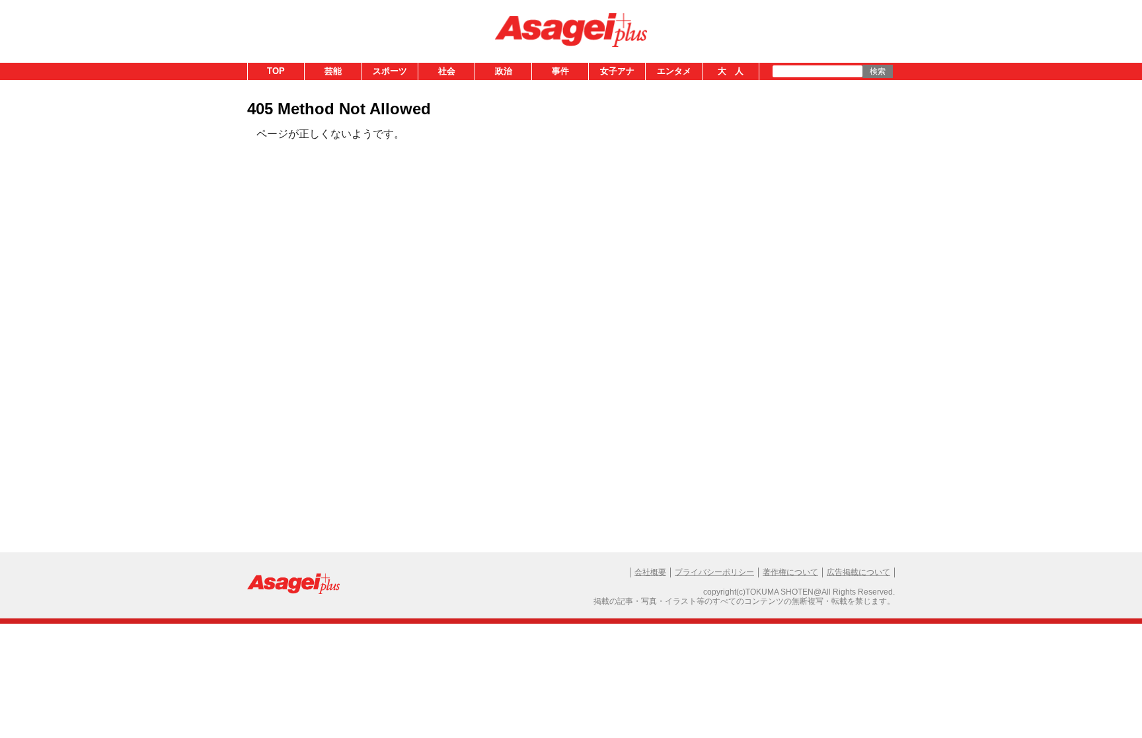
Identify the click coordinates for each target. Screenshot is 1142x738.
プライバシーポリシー (714, 572)
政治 (503, 71)
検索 (878, 71)
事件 (560, 71)
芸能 (333, 71)
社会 (446, 71)
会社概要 (650, 572)
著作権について (790, 572)
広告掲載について (858, 572)
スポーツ (390, 71)
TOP (276, 71)
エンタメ (674, 71)
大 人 (730, 71)
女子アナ (617, 71)
